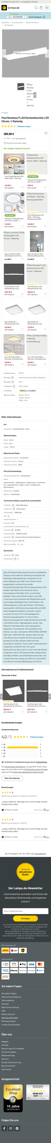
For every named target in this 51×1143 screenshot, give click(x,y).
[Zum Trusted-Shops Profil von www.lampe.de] (25, 1098)
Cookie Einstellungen (10, 1024)
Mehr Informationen (12, 778)
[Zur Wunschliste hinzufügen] (45, 133)
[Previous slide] (16, 95)
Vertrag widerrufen (9, 1017)
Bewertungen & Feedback (12, 1048)
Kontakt (4, 1045)
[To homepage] (10, 7)
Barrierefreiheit (8, 1066)
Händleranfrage (8, 1055)
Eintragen (25, 918)
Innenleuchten (17, 22)
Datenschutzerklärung (25, 938)
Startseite (5, 22)
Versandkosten (20, 138)
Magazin (4, 1041)
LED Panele (8, 25)
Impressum (6, 1069)
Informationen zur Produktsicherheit (17, 669)
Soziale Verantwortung (11, 1062)
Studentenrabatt (8, 1052)
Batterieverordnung (10, 1007)
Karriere (5, 1059)
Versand (5, 1004)
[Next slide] (34, 95)
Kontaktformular (11, 933)
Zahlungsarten (7, 1000)
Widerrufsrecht (8, 1014)
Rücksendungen (8, 1021)
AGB (3, 1010)
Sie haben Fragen (9, 993)
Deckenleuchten (32, 22)
